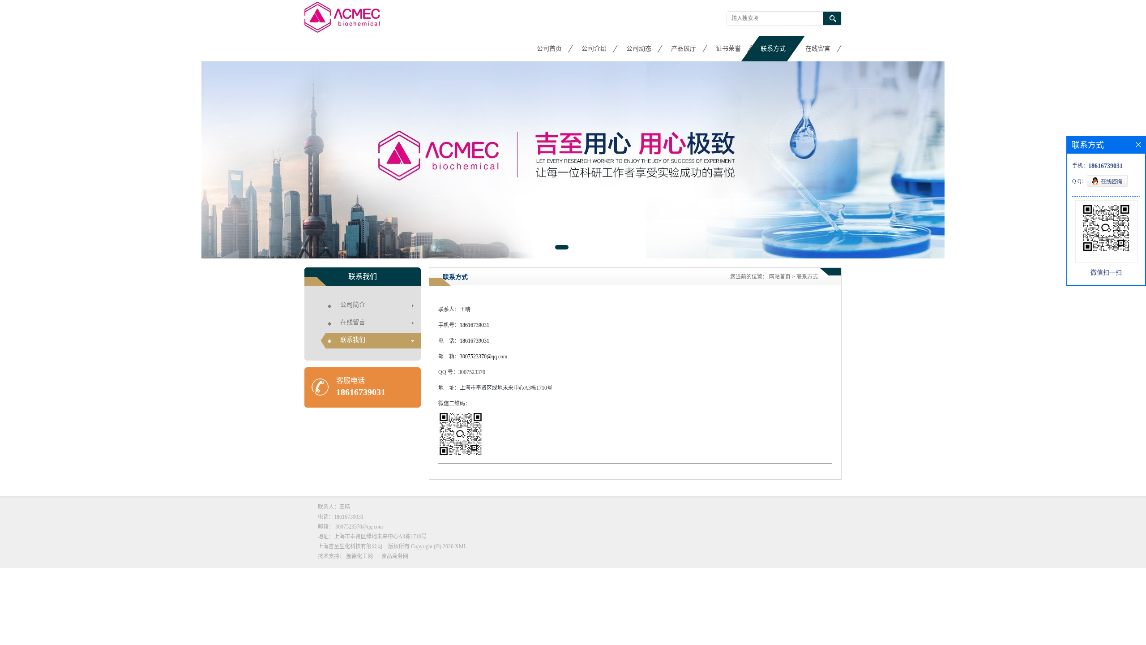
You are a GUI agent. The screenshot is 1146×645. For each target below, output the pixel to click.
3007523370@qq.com (483, 356)
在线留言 (817, 48)
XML (461, 546)
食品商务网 (394, 556)
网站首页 (780, 277)
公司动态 (638, 48)
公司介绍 (594, 48)
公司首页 (549, 48)
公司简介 (352, 304)
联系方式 (773, 48)
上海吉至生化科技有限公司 (350, 546)
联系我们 (352, 339)
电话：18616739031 (340, 517)
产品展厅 (683, 48)
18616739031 (360, 392)
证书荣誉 (728, 48)
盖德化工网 (359, 556)
